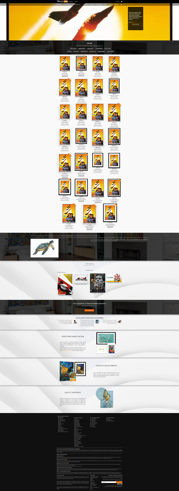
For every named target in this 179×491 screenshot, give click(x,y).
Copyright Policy (92, 482)
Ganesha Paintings (77, 423)
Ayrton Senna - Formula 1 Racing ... (65, 295)
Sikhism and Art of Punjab (78, 443)
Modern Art (59, 424)
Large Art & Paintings (77, 441)
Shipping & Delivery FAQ (93, 477)
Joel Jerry (133, 22)
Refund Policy (92, 480)
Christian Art (76, 430)
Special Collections (67, 4)
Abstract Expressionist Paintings (63, 431)
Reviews (91, 479)
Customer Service (93, 485)
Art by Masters (85, 4)
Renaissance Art (60, 429)
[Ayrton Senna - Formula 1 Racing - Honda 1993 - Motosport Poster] (81, 278)
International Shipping (93, 484)
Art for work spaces (93, 426)
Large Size (81, 97)
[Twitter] (117, 484)
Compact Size (114, 73)
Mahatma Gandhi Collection (78, 426)
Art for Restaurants (93, 423)
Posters (92, 4)
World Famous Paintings (78, 432)
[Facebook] (119, 484)
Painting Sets (76, 440)
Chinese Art (76, 431)
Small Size (65, 72)
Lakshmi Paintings (77, 424)
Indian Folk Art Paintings (77, 437)
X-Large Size (69, 224)
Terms (91, 481)
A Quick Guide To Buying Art (94, 476)
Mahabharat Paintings (77, 434)
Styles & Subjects (59, 4)
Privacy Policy (92, 483)
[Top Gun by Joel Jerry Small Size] (64, 63)
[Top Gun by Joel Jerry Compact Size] (114, 64)
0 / (117, 1)
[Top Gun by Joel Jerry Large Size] (81, 88)
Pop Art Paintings (60, 427)
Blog (105, 4)
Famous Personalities (77, 442)
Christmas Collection (77, 438)
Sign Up (72, 1)
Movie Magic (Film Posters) (89, 265)
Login (69, 1)
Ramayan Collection (77, 439)
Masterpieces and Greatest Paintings (79, 435)
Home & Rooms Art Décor (76, 4)
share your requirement (67, 350)
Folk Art (59, 425)
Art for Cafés (92, 425)
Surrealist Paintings (61, 430)
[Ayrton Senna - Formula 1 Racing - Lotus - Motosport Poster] (97, 282)
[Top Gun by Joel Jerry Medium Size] (97, 111)
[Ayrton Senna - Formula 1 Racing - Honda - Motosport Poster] (65, 284)
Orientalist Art (60, 426)
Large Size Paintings (99, 4)
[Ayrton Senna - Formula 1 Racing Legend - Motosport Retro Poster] (113, 277)
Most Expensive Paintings (78, 436)
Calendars (116, 4)
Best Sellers (110, 4)
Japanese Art (76, 428)
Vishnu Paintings (76, 422)
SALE (121, 4)
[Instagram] (120, 484)
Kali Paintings (76, 445)
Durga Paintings (76, 444)
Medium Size (65, 96)
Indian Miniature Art (61, 423)
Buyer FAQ (91, 478)
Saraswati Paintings (77, 425)
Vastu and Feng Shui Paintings (78, 446)
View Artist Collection (135, 24)
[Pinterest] (121, 484)
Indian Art (59, 422)
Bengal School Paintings (77, 429)
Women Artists (76, 433)
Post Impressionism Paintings (62, 428)
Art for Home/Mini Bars (93, 422)
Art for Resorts (92, 424)
